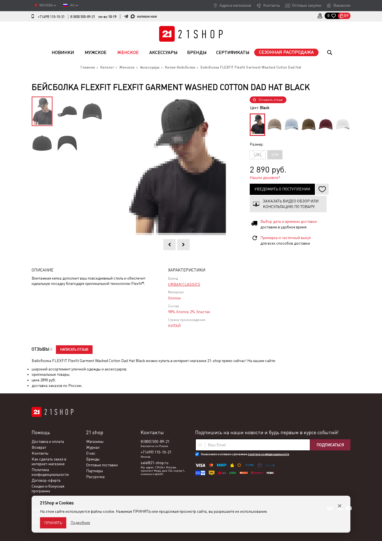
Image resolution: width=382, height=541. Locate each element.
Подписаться (330, 445)
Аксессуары (163, 52)
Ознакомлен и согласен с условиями (245, 454)
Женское (128, 52)
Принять (53, 523)
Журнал (93, 447)
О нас (90, 453)
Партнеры (94, 471)
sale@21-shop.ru (154, 462)
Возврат (39, 447)
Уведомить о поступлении (282, 189)
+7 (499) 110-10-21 (51, 17)
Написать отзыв (74, 349)
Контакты (271, 5)
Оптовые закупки (306, 5)
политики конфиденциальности (268, 454)
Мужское (96, 52)
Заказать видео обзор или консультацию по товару (291, 204)
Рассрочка (95, 476)
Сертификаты (232, 52)
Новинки (63, 52)
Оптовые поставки (102, 465)
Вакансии (341, 5)
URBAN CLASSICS (184, 284)
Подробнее (80, 522)
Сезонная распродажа (286, 52)
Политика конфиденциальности (50, 472)
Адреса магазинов (235, 5)
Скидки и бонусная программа (48, 488)
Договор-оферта (46, 480)
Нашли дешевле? (265, 177)
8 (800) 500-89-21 (82, 17)
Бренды (197, 52)
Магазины (94, 441)
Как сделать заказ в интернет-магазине (49, 461)
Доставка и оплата (48, 441)
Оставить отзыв (270, 100)
